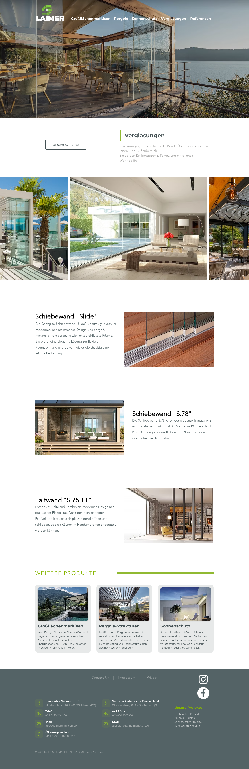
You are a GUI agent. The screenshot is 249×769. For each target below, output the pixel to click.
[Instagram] (203, 679)
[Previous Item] (7, 228)
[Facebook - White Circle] (203, 693)
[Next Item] (241, 228)
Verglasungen (173, 19)
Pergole (121, 19)
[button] (169, 339)
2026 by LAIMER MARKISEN (55, 752)
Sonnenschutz (144, 19)
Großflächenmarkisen (90, 19)
